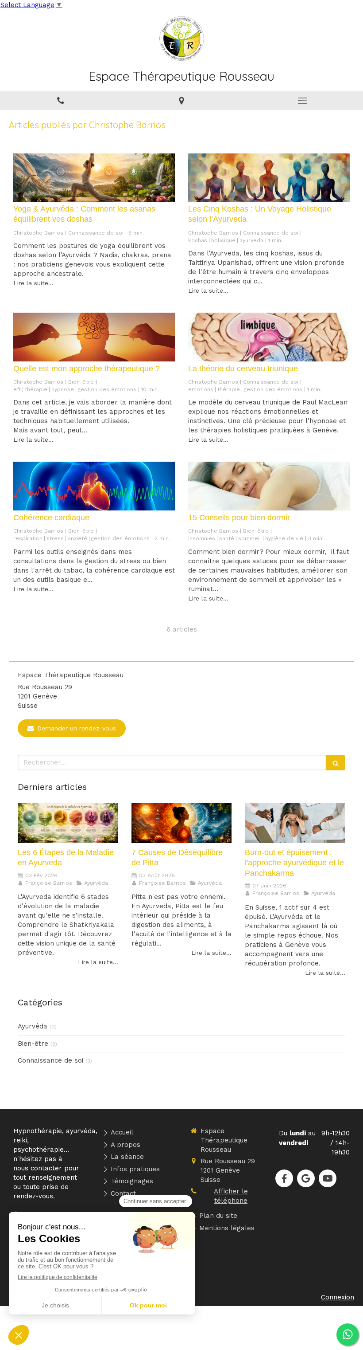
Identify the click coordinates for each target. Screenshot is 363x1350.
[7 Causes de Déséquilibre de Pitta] (181, 823)
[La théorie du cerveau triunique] (269, 337)
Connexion (337, 1297)
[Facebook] (284, 1178)
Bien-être (33, 1044)
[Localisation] (181, 100)
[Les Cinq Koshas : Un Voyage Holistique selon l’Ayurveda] (269, 177)
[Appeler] (60, 100)
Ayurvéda (32, 1026)
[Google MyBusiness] (306, 1178)
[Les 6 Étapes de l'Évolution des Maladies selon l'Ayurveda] (68, 823)
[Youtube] (327, 1178)
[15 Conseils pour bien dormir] (269, 486)
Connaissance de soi (50, 1060)
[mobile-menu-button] (302, 101)
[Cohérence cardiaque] (94, 486)
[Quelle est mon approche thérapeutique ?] (94, 337)
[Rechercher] (335, 762)
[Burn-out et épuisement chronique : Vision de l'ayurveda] (295, 823)
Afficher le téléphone (231, 1196)
